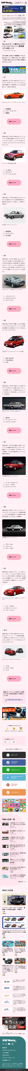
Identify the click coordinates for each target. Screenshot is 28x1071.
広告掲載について (6, 1060)
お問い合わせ (5, 1055)
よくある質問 (5, 1052)
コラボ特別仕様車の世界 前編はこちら (14, 700)
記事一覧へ (21, 881)
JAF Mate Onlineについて (9, 1050)
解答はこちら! (12, 121)
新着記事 (4, 1047)
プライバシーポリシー (7, 1057)
